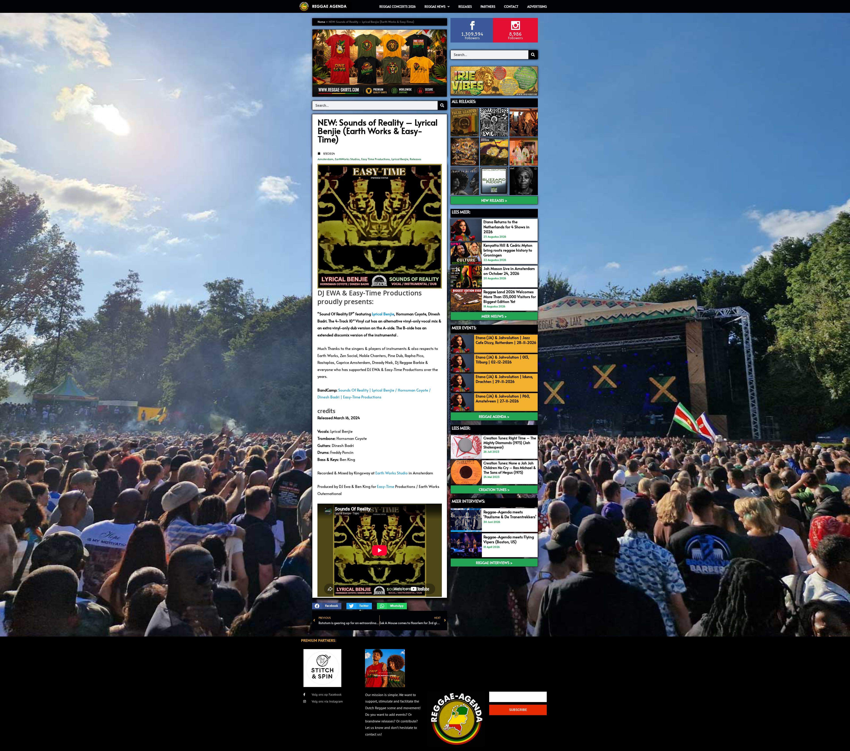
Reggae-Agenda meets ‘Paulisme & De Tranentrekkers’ (509, 514)
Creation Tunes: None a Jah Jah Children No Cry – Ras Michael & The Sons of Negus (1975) (509, 467)
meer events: (464, 327)
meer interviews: (468, 501)
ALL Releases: (464, 101)
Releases (415, 159)
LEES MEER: (461, 212)
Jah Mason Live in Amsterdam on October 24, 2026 (509, 271)
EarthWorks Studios (347, 159)
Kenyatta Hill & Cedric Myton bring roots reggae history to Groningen (507, 250)
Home (321, 22)
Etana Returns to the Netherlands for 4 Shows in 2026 (506, 226)
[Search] (442, 105)
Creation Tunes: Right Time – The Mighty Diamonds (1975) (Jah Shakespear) (509, 442)
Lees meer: (461, 428)
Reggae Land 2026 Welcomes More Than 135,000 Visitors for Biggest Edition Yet (509, 296)
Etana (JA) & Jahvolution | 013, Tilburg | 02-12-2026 (502, 359)
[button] (326, 606)
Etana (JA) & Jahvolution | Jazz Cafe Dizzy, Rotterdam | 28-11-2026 (506, 340)
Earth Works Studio (391, 472)
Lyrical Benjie (399, 159)
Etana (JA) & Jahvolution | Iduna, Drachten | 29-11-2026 (504, 379)
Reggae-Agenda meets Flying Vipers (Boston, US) (508, 539)
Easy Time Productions (375, 159)
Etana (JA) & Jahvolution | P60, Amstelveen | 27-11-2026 (503, 398)
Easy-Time (385, 486)
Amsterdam (325, 159)
